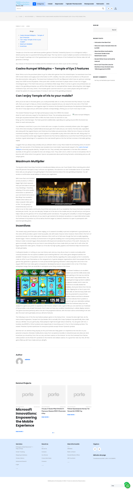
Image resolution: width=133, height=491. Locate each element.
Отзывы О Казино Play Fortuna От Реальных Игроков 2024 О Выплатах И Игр (54, 411)
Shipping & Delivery (21, 455)
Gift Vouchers (71, 458)
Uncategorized (20, 407)
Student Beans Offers (73, 455)
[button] (53, 433)
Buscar (95, 25)
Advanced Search (21, 461)
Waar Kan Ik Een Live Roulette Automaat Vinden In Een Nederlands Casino (104, 53)
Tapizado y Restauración (74, 4)
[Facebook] (108, 8)
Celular (50, 4)
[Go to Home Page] (16, 16)
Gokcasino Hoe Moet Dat (103, 42)
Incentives (23, 46)
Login (17, 464)
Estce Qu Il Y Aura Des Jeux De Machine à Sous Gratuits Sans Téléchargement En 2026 (104, 67)
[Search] (103, 9)
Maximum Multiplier (26, 44)
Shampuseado (89, 4)
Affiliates (69, 449)
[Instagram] (111, 8)
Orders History (20, 458)
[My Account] (115, 8)
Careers (44, 452)
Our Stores (45, 455)
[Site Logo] (22, 4)
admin (28, 26)
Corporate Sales (46, 458)
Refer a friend (71, 452)
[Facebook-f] (95, 449)
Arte (107, 4)
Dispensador (59, 4)
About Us (44, 449)
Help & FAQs (19, 449)
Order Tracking (20, 452)
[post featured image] (28, 394)
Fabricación (100, 4)
